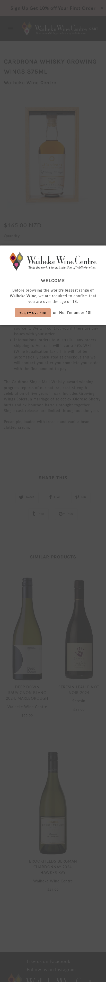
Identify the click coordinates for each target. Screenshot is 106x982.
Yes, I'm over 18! (32, 313)
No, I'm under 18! (75, 312)
